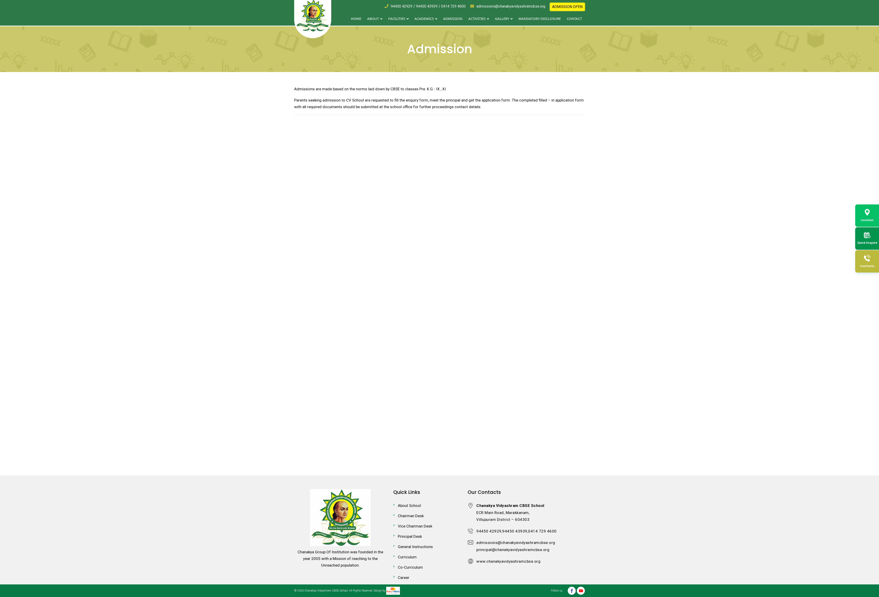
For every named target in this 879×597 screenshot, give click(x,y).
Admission (452, 18)
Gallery (502, 18)
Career (403, 577)
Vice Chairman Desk (415, 526)
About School (409, 505)
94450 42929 (401, 6)
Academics (425, 18)
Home (356, 18)
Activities (477, 18)
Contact (574, 18)
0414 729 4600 (453, 6)
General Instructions (415, 546)
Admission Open (567, 7)
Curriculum (407, 557)
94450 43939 (426, 6)
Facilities (397, 18)
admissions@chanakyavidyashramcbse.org (510, 6)
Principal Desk (410, 536)
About (373, 18)
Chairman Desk (411, 516)
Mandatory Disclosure (539, 18)
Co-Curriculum (410, 567)
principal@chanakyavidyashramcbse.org (512, 549)
